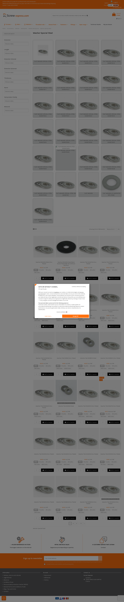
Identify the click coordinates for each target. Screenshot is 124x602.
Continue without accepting (79, 286)
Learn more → (48, 316)
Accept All (75, 316)
